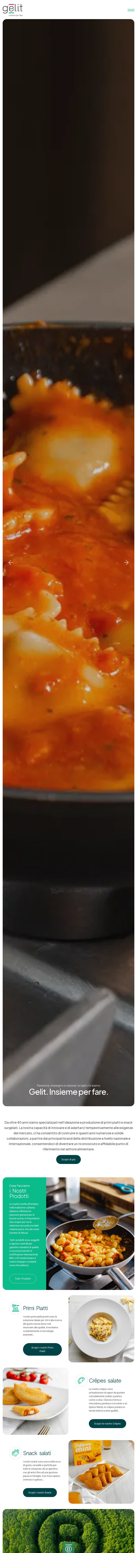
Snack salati (37, 1452)
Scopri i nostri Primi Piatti (42, 1349)
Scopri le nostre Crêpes (107, 1423)
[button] (10, 562)
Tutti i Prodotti (23, 1278)
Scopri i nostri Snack (40, 1492)
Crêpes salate (105, 1380)
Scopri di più (68, 1159)
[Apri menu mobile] (131, 10)
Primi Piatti (35, 1307)
